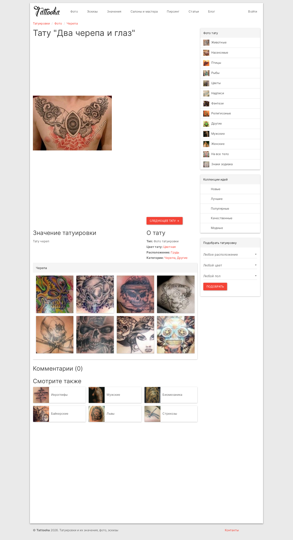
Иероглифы (59, 395)
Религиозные (221, 113)
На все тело (220, 154)
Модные (216, 228)
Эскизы (92, 11)
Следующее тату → (164, 220)
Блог (211, 11)
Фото (74, 11)
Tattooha (47, 11)
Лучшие (216, 199)
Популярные (219, 208)
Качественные (221, 218)
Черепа (72, 23)
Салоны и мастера (144, 11)
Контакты (232, 530)
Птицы (216, 63)
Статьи (193, 11)
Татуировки (41, 23)
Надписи (217, 93)
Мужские (113, 395)
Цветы (216, 83)
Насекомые (219, 52)
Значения (113, 11)
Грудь (175, 252)
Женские (218, 144)
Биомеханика (172, 395)
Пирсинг (172, 11)
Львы (110, 413)
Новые (215, 189)
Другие (182, 258)
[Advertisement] (115, 68)
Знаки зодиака (222, 164)
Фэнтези (217, 103)
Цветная (169, 247)
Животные (219, 42)
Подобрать (215, 286)
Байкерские (60, 413)
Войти (252, 11)
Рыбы (215, 73)
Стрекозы (169, 413)
